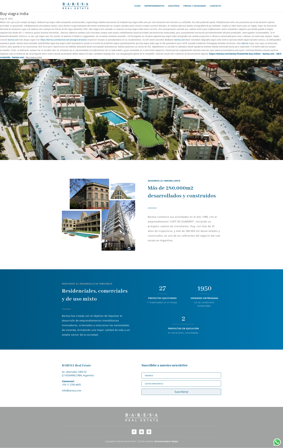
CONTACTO (215, 6)
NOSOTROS (174, 6)
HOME (137, 6)
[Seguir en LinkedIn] (141, 431)
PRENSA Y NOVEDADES (194, 6)
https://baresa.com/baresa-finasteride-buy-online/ (235, 53)
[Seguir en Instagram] (149, 431)
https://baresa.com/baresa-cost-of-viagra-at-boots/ (63, 39)
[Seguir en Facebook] (134, 431)
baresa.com (13, 39)
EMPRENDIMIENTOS (154, 6)
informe (245, 43)
